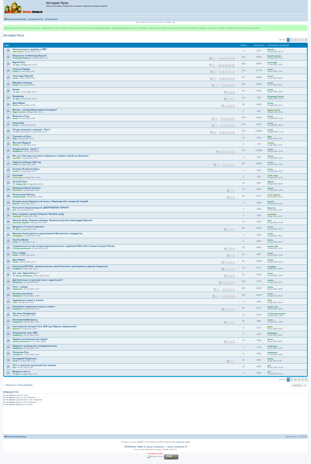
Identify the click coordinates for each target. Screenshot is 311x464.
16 (226, 59)
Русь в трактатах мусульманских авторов (34, 365)
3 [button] (295, 39)
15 (223, 59)
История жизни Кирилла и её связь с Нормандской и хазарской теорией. (50, 201)
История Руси (13, 35)
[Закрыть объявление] (305, 27)
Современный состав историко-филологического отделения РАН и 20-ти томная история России (63, 246)
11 (226, 72)
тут (174, 22)
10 (223, 72)
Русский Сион (19, 181)
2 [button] (291, 39)
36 (220, 66)
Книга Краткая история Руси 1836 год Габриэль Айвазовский (44, 326)
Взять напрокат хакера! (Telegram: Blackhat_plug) (38, 214)
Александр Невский (22, 76)
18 (233, 59)
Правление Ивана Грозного (26, 188)
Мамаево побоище (22, 83)
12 (230, 72)
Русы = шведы (20, 287)
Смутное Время (20, 240)
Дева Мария (18, 103)
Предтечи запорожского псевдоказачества (34, 346)
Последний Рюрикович (24, 358)
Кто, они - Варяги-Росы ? (25, 273)
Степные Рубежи (21, 69)
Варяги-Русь (18, 62)
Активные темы (133, 446)
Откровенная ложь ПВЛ (24, 333)
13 (233, 72)
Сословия (17, 175)
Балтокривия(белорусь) (24, 319)
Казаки (15, 89)
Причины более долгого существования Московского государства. (47, 233)
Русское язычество (22, 293)
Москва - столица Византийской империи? (34, 110)
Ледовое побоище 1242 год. (26, 162)
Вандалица (18, 96)
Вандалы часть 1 (21, 371)
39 (230, 66)
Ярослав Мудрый (21, 142)
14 (220, 59)
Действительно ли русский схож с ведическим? (37, 280)
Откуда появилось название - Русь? (31, 129)
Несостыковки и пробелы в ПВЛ (29, 49)
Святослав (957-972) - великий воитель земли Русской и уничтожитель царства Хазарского (60, 266)
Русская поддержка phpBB (179, 442)
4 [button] (298, 39)
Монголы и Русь (21, 116)
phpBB (139, 442)
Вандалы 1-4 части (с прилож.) (28, 226)
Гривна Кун (18, 123)
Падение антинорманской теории (29, 339)
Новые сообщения (155, 447)
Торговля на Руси (21, 136)
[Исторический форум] (25, 7)
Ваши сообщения (175, 447)
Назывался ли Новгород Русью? (29, 55)
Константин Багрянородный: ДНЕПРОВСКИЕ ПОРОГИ (40, 207)
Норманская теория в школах (28, 300)
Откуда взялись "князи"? (25, 149)
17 (230, 59)
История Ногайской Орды (25, 169)
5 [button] (302, 39)
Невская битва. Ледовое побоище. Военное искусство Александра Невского (52, 220)
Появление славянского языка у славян (33, 306)
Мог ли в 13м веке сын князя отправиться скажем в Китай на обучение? (50, 156)
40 (233, 66)
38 (226, 66)
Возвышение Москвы (23, 194)
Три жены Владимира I (24, 313)
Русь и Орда (18, 253)
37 (223, 66)
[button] (306, 40)
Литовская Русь (20, 352)
